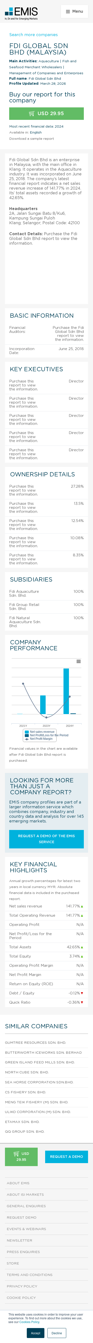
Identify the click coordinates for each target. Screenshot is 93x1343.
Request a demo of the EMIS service (46, 839)
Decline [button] (57, 1333)
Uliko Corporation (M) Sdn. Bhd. (38, 1112)
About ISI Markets (25, 1194)
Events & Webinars (26, 1229)
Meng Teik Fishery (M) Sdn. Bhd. (36, 1102)
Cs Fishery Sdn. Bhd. (25, 1092)
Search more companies (33, 35)
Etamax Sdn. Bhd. (22, 1122)
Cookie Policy (21, 1298)
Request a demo (66, 1157)
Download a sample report (31, 139)
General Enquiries (26, 1206)
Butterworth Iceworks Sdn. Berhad (43, 1052)
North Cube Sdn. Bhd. (27, 1072)
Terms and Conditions (30, 1275)
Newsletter (19, 1240)
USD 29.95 (50, 113)
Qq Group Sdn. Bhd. (24, 1131)
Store (13, 1263)
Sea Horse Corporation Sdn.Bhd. (39, 1082)
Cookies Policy (29, 1322)
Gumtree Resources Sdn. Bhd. (35, 1043)
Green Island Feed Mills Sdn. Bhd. (40, 1062)
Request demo (21, 1217)
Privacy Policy (22, 1286)
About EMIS (18, 1183)
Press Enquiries (23, 1252)
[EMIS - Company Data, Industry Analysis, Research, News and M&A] (21, 13)
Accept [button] (35, 1333)
